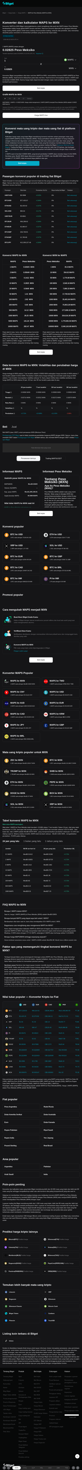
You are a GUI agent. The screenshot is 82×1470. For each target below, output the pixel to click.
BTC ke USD (16, 534)
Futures (21, 1380)
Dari (5, 58)
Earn (20, 1404)
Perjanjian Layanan (71, 1376)
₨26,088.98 (63, 1027)
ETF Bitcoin (38, 1420)
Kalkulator (37, 1417)
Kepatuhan (68, 1392)
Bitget (4, 13)
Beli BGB (37, 1395)
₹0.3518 (78, 1072)
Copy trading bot (24, 1415)
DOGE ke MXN (17, 793)
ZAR (58, 1468)
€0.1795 (35, 1061)
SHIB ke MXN (56, 771)
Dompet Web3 (23, 1434)
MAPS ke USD (57, 692)
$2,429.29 (22, 1016)
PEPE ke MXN (57, 782)
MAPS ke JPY (17, 725)
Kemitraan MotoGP (9, 1420)
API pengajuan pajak (56, 1426)
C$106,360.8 (49, 1010)
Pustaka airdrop (24, 1457)
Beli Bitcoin (37, 1380)
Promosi (52, 1415)
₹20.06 (77, 1061)
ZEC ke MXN (16, 760)
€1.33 (34, 1022)
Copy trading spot (25, 1408)
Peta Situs (6, 1431)
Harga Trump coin (40, 1439)
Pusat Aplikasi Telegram (23, 1446)
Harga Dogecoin (39, 1442)
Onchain (21, 1387)
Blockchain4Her (8, 1428)
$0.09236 (22, 1044)
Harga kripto (11, 13)
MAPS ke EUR (57, 703)
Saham (21, 1391)
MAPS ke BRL (17, 736)
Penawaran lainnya (28, 458)
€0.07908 (35, 1044)
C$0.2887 (48, 1061)
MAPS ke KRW (57, 714)
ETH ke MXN (16, 782)
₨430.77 (62, 1022)
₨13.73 (61, 1067)
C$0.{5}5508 (49, 1055)
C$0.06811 (48, 1067)
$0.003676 (22, 1072)
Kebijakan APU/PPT (71, 1399)
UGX (49, 1468)
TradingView (23, 1437)
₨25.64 (61, 1044)
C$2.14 (47, 1022)
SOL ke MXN (16, 804)
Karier (5, 1387)
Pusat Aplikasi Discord (23, 1452)
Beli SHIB (37, 1398)
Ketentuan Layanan (71, 1407)
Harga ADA (37, 1431)
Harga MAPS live (41, 115)
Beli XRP (37, 1391)
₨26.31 (61, 1033)
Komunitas (6, 1384)
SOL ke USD (56, 545)
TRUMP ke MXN (18, 771)
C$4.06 (47, 1039)
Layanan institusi (55, 1404)
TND (66, 1468)
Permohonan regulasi (68, 1387)
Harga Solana (38, 1435)
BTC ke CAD (16, 567)
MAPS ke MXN (17, 681)
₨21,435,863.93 (64, 1010)
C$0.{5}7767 (49, 1050)
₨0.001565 (63, 1050)
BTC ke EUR (16, 556)
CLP (33, 1468)
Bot (20, 1419)
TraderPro (22, 1430)
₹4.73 (77, 1067)
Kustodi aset (53, 1408)
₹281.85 (78, 1039)
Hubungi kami (7, 1380)
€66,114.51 (36, 1010)
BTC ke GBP (56, 556)
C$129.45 (48, 1027)
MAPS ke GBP (57, 725)
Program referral (54, 1419)
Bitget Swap (23, 1441)
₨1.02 (61, 1072)
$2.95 (21, 1039)
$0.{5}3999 (23, 1055)
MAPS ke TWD (57, 681)
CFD (20, 1384)
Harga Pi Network (40, 1428)
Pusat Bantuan (54, 1380)
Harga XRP (37, 1424)
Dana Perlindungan (9, 1406)
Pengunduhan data (55, 1412)
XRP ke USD (16, 545)
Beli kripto (41, 88)
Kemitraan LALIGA (9, 1417)
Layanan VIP (53, 1397)
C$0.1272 (48, 1044)
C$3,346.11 (49, 1016)
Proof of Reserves (9, 1402)
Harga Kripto (38, 1402)
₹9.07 (77, 1033)
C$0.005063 (49, 1072)
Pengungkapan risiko (71, 1410)
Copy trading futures (25, 1412)
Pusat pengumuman (10, 1398)
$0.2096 (22, 1061)
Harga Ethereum (39, 1409)
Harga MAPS (22, 13)
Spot (20, 1376)
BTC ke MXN (56, 760)
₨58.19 (61, 1061)
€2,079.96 (35, 1016)
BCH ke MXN (56, 793)
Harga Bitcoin (38, 1406)
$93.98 (21, 1027)
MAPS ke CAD (17, 714)
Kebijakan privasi (70, 1403)
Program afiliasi (54, 1401)
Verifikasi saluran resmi (55, 1385)
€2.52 (34, 1039)
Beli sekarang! (72, 195)
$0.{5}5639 (23, 1050)
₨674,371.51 (63, 1016)
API (20, 1423)
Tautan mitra (7, 1413)
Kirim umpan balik (55, 1376)
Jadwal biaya (53, 1423)
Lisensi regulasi (69, 1396)
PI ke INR (54, 578)
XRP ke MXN (56, 804)
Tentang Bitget (8, 1376)
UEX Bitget (6, 1409)
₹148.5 (77, 1022)
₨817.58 (62, 1039)
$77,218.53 (23, 1010)
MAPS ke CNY (17, 692)
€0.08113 (35, 1033)
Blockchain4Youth (9, 1424)
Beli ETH (37, 1384)
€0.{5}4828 (36, 1050)
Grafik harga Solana (40, 1413)
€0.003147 (35, 1072)
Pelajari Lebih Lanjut (21, 651)
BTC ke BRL (56, 567)
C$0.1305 (48, 1033)
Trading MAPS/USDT (53, 458)
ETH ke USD (56, 534)
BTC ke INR (16, 578)
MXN (16, 1468)
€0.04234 (35, 1067)
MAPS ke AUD (17, 703)
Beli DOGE (37, 1387)
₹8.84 (77, 1044)
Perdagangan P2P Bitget (11, 435)
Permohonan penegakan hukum (70, 1381)
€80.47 (34, 1027)
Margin (21, 1401)
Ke (5, 67)
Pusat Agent (23, 1426)
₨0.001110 (63, 1055)
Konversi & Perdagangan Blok (25, 1396)
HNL (41, 1468)
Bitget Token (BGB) (9, 1395)
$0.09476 (22, 1033)
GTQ (25, 1468)
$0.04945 (22, 1067)
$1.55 (21, 1022)
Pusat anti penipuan (56, 1390)
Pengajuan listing (55, 1393)
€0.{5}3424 (36, 1055)
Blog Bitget (6, 1391)
